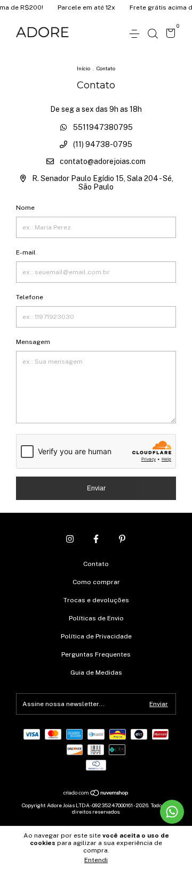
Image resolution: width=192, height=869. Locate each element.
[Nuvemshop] (96, 793)
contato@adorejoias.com (103, 161)
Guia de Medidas (96, 672)
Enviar (96, 488)
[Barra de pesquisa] (152, 34)
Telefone (29, 297)
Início (83, 68)
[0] (169, 35)
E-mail (26, 252)
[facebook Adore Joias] (96, 539)
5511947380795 (102, 127)
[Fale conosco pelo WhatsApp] (172, 812)
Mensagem (33, 342)
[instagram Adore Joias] (70, 539)
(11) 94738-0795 (101, 144)
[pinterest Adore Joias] (122, 539)
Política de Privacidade (96, 636)
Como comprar (96, 582)
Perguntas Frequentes (96, 654)
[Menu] (136, 34)
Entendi (96, 860)
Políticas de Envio (96, 618)
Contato (96, 564)
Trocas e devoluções (96, 600)
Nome (25, 207)
